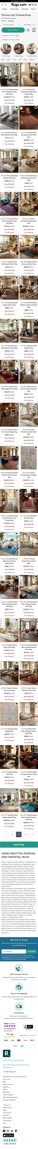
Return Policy (7, 1118)
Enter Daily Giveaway (10, 1097)
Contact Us (7, 1105)
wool (17, 880)
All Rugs (4, 9)
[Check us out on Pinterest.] (16, 1131)
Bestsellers (6, 1092)
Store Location (8, 1084)
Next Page (19, 844)
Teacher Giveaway (9, 1100)
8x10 (25, 59)
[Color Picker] (34, 30)
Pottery (33, 9)
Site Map (6, 1087)
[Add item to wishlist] (16, 64)
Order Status (7, 1107)
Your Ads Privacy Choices (12, 1065)
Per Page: (27, 25)
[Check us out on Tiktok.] (12, 1131)
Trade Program (8, 1095)
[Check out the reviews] (10, 1141)
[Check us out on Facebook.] (4, 1131)
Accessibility (7, 1120)
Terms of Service (21, 959)
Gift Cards (6, 1079)
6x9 (20, 59)
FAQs (4, 1110)
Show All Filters (13, 30)
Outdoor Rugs (14, 9)
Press (5, 1123)
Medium (32, 59)
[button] (35, 50)
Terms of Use (8, 1060)
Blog (4, 1082)
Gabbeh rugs (11, 915)
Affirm (5, 1089)
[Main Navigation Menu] (2, 5)
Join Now (31, 951)
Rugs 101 (6, 1115)
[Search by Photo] (28, 30)
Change (11, 21)
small (8, 59)
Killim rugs (26, 913)
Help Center (7, 1113)
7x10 (14, 59)
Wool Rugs (25, 9)
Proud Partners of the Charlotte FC (15, 1077)
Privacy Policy (5, 957)
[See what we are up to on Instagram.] (8, 1131)
